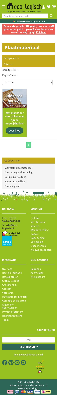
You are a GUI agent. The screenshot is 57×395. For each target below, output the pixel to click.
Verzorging (37, 241)
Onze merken (38, 245)
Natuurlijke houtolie (15, 177)
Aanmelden (37, 273)
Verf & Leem (38, 222)
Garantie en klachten (14, 300)
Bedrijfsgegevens (12, 315)
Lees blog (14, 130)
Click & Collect (10, 280)
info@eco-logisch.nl (10, 227)
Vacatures (8, 292)
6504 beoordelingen (28, 388)
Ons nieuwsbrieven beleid (28, 354)
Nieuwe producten (41, 249)
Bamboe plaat (12, 186)
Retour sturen (10, 276)
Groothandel (9, 284)
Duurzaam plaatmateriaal (18, 167)
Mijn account (38, 276)
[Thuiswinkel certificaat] (11, 233)
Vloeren (35, 226)
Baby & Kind (38, 238)
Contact (6, 288)
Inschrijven (27, 346)
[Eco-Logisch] (24, 5)
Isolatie (35, 218)
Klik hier (41, 32)
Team (5, 319)
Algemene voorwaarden (9, 306)
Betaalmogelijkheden (14, 296)
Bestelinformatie (12, 273)
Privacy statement (12, 311)
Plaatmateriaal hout (15, 181)
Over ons (7, 269)
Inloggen (36, 269)
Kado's (34, 234)
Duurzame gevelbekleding (18, 172)
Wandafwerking (40, 230)
